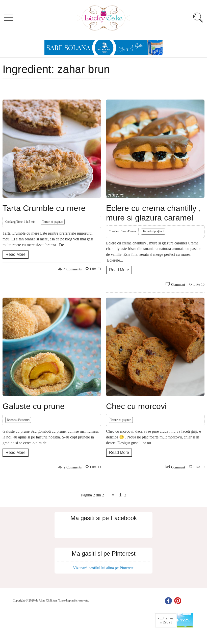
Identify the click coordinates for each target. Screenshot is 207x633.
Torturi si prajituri (52, 222)
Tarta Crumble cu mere (44, 208)
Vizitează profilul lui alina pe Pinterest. (103, 568)
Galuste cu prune (34, 406)
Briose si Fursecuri (18, 420)
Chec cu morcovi (136, 406)
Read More (15, 254)
